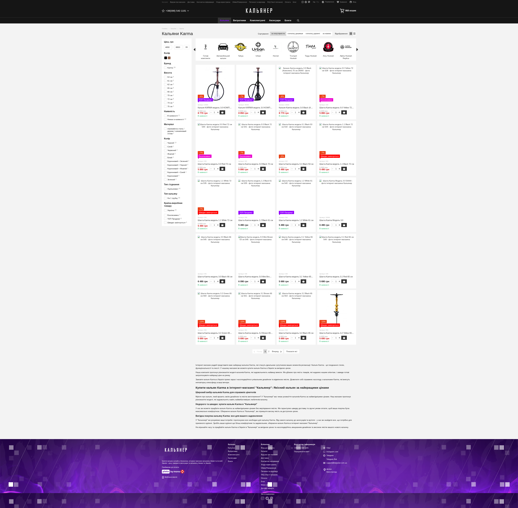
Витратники (239, 20)
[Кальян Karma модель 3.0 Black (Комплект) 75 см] (296, 84)
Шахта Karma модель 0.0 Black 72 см (255, 164)
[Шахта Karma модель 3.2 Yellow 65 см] (336, 309)
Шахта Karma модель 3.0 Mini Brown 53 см (258, 276)
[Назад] (194, 49)
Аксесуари (275, 20)
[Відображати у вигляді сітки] (351, 33)
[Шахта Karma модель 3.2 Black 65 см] (296, 309)
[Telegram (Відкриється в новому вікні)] (306, 2)
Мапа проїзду (331, 472)
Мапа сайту (265, 485)
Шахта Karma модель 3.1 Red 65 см (336, 276)
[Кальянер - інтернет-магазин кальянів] (175, 450)
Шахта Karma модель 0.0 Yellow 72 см (337, 107)
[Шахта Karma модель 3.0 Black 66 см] (215, 253)
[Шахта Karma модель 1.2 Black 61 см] (255, 197)
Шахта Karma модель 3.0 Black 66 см (215, 276)
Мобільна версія (170, 477)
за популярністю (278, 34)
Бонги (288, 20)
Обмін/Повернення (239, 2)
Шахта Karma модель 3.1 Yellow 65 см (296, 276)
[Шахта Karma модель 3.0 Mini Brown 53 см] (255, 253)
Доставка (191, 2)
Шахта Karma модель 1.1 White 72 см (215, 220)
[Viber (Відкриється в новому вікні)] (309, 2)
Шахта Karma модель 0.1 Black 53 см (296, 164)
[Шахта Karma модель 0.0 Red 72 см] (215, 140)
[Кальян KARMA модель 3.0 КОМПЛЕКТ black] (255, 84)
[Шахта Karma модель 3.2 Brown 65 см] (255, 309)
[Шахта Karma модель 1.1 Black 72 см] (336, 140)
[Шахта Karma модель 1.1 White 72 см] (215, 197)
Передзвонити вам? (301, 452)
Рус (317, 2)
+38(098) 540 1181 (176, 11)
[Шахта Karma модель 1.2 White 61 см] (296, 197)
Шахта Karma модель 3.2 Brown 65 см (256, 333)
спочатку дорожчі (313, 34)
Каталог (165, 2)
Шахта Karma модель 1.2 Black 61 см (255, 220)
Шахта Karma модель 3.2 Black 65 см (296, 333)
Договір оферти (267, 488)
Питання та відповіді (257, 2)
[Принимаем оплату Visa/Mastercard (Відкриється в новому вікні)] (171, 471)
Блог (294, 2)
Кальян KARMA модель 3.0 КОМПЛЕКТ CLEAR (220, 107)
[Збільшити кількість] (218, 112)
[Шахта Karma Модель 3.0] (336, 197)
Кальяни (224, 20)
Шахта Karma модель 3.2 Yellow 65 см (337, 333)
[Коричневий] (169, 57)
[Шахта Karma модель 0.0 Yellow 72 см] (336, 84)
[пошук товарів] (298, 20)
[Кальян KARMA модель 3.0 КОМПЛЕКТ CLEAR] (215, 84)
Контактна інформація (205, 2)
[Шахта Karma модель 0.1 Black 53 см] (296, 140)
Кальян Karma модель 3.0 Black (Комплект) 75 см (302, 107)
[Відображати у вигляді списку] (354, 33)
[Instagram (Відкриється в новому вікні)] (302, 2)
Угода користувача (223, 2)
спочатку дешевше (295, 34)
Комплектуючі (257, 20)
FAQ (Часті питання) (275, 2)
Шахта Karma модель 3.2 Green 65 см (215, 333)
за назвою (327, 34)
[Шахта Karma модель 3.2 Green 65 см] (215, 309)
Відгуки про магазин (177, 2)
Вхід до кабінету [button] (268, 448)
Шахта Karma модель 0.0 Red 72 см (214, 164)
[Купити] (222, 112)
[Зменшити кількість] (211, 112)
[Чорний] (165, 57)
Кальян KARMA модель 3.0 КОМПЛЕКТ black (259, 107)
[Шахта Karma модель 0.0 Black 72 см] (255, 140)
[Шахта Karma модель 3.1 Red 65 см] (336, 253)
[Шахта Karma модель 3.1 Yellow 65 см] (296, 253)
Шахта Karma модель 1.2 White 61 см (296, 220)
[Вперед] (357, 49)
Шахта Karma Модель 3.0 (331, 220)
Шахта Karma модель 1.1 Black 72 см (336, 164)
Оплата (288, 2)
